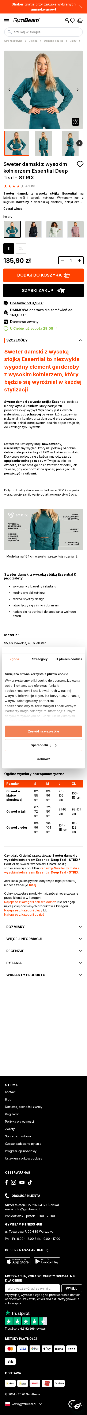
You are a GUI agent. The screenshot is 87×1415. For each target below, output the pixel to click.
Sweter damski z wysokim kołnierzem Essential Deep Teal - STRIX (35, 171)
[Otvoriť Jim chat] (78, 1406)
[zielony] (12, 229)
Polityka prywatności (19, 1121)
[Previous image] (9, 90)
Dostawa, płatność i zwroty (23, 1107)
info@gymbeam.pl (27, 1209)
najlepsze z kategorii (30, 902)
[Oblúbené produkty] (72, 20)
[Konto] (66, 20)
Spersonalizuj (41, 745)
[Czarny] (33, 229)
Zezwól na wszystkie (43, 731)
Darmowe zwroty (24, 322)
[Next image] (78, 90)
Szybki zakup (37, 290)
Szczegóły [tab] (40, 659)
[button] (43, 6)
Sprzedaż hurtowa (18, 1136)
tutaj (32, 885)
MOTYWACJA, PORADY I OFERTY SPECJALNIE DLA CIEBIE (40, 1278)
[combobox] (43, 32)
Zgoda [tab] (14, 659)
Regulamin (12, 1114)
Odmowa (43, 759)
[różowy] (75, 229)
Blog (8, 1099)
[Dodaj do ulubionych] (80, 164)
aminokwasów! (43, 9)
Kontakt (10, 1092)
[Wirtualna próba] (75, 122)
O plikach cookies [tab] (69, 659)
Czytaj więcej (13, 208)
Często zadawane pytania (23, 1143)
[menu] (6, 20)
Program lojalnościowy (21, 1151)
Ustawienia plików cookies (23, 1158)
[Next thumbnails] (79, 143)
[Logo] (27, 20)
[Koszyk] (80, 21)
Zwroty (10, 1129)
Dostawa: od (26, 303)
